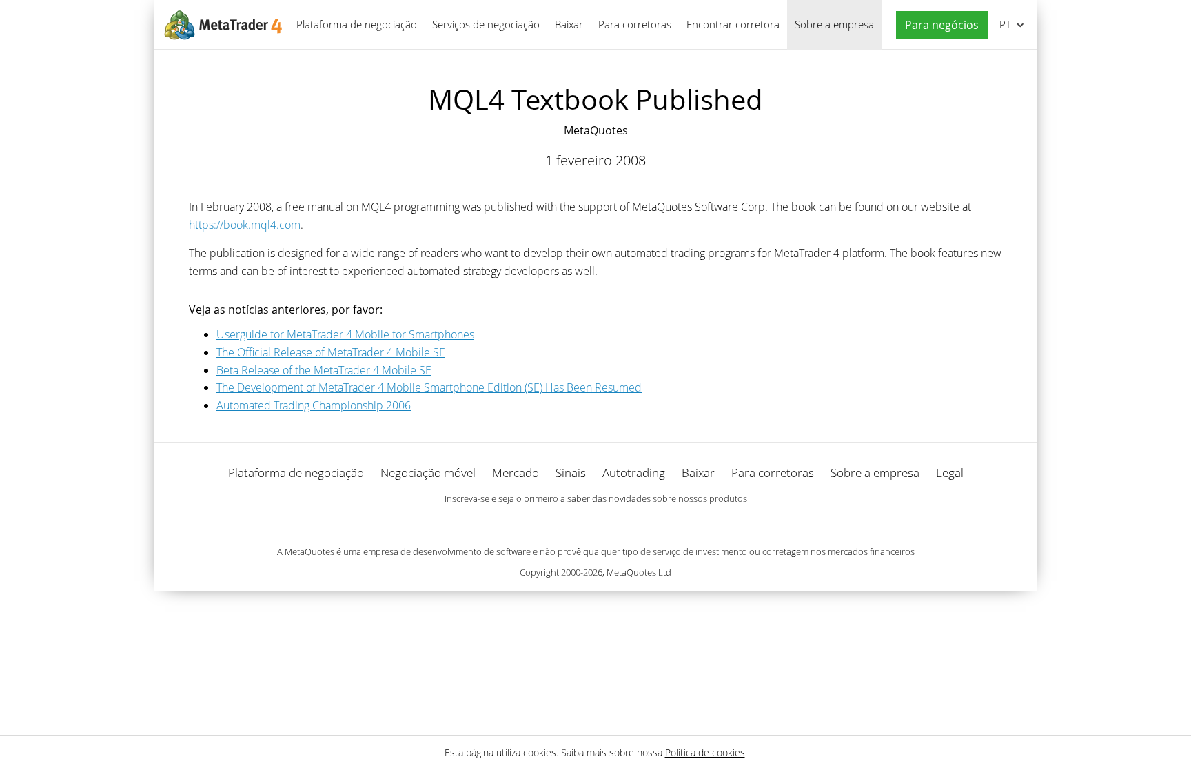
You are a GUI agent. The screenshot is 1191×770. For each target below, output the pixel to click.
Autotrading (633, 472)
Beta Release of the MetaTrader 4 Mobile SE (323, 370)
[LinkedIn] (595, 522)
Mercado (515, 472)
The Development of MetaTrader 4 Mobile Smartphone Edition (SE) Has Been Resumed (429, 387)
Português (1003, 24)
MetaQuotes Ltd (639, 572)
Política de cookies (705, 752)
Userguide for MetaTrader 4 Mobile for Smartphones (345, 334)
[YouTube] (617, 522)
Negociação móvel (428, 472)
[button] (938, 25)
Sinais (571, 472)
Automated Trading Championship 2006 (313, 405)
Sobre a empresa (834, 24)
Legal (950, 472)
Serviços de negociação (486, 24)
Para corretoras (634, 24)
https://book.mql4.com (245, 224)
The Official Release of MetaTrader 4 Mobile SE (330, 352)
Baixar (569, 24)
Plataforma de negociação (356, 24)
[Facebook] (573, 522)
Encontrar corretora (733, 24)
